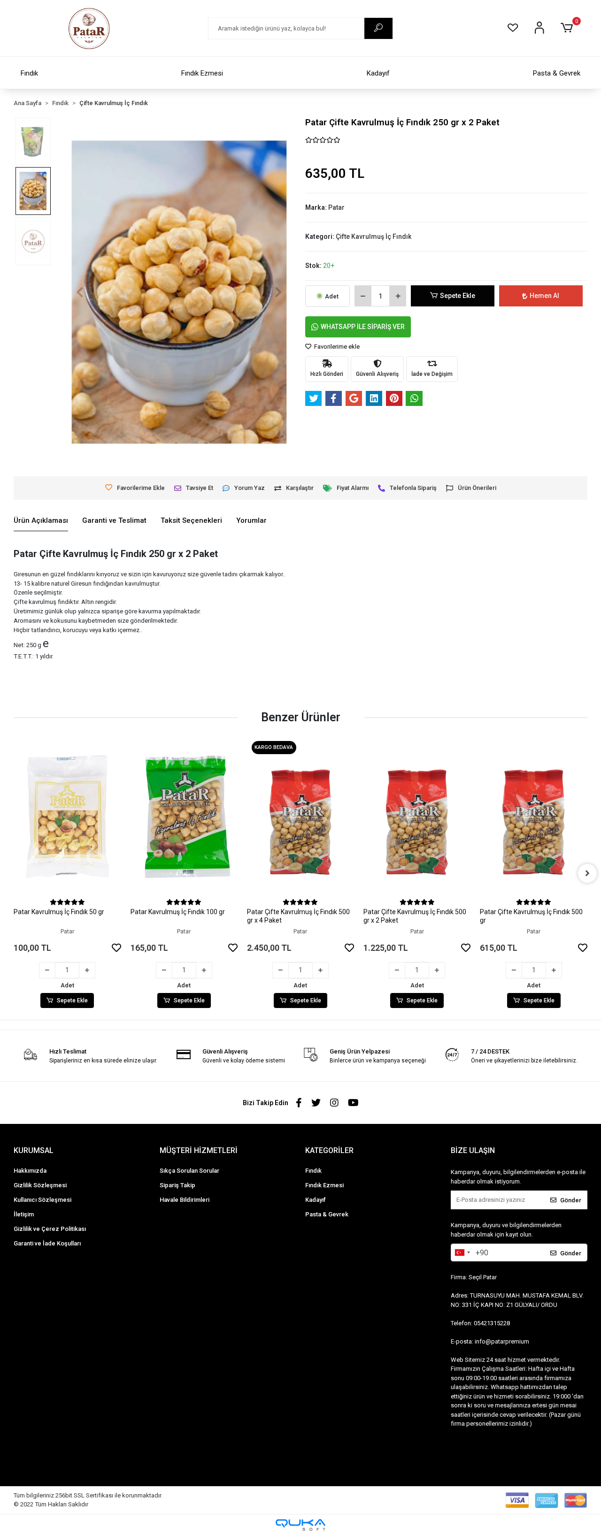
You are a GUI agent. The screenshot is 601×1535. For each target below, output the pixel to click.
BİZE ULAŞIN (473, 1150)
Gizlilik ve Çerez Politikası (50, 1228)
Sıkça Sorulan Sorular (189, 1170)
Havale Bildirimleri (184, 1199)
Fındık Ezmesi (202, 73)
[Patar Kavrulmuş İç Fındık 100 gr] (184, 816)
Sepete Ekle (457, 295)
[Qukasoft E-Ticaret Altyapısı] (300, 1525)
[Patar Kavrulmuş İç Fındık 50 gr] (67, 816)
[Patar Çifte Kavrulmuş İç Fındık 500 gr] (533, 816)
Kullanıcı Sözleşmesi (42, 1199)
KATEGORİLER (329, 1150)
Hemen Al (544, 295)
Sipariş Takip (177, 1185)
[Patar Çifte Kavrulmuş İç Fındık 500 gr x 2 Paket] (416, 816)
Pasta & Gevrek (556, 73)
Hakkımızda (30, 1170)
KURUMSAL (34, 1150)
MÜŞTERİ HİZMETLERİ (199, 1150)
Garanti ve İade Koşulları (47, 1243)
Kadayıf (378, 73)
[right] (587, 873)
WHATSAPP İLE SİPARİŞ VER (363, 326)
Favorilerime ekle (336, 346)
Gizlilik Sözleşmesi (40, 1185)
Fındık (29, 73)
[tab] (41, 521)
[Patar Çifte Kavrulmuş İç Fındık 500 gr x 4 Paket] (300, 816)
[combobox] (462, 1252)
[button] (568, 28)
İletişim (24, 1214)
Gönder (570, 1200)
